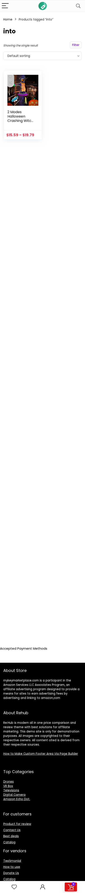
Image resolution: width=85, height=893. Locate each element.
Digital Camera (14, 795)
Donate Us (11, 873)
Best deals (11, 836)
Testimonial (12, 861)
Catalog (9, 842)
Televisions (11, 790)
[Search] (78, 6)
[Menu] (5, 6)
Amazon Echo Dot (16, 799)
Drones (8, 782)
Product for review (17, 824)
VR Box (8, 786)
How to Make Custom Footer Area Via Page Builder (40, 754)
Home (7, 19)
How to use (11, 867)
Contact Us (11, 830)
